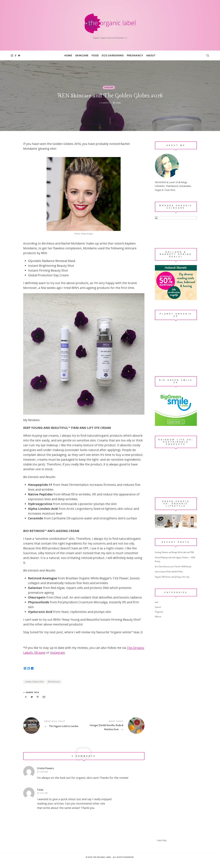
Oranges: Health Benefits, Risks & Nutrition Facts (114, 725)
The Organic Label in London (53, 725)
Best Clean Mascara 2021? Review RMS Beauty (173, 566)
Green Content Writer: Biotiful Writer (169, 571)
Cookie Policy (162, 840)
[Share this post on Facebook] (26, 697)
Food (156, 602)
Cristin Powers (45, 768)
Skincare (108, 87)
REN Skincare (54, 681)
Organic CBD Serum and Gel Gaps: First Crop (172, 577)
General (158, 607)
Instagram (57, 652)
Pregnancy (159, 612)
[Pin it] (37, 697)
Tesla (40, 789)
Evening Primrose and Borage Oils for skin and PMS (174, 552)
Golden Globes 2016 (34, 681)
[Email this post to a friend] (43, 697)
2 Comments (104, 103)
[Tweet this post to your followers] (32, 697)
